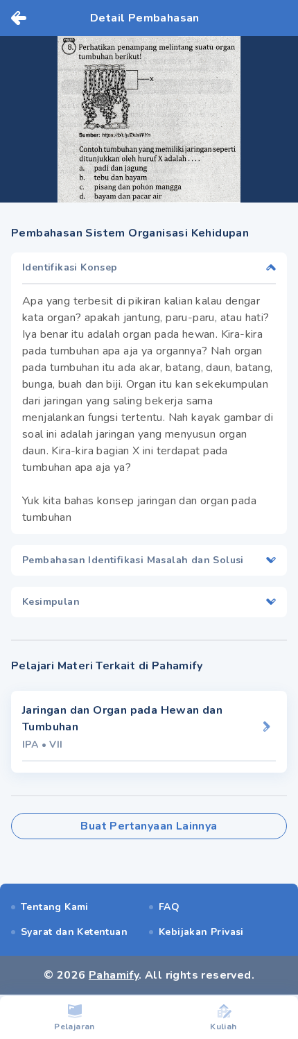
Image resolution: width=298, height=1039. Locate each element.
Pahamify (114, 975)
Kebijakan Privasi (201, 931)
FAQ (169, 906)
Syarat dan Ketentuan (74, 931)
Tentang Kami (55, 906)
